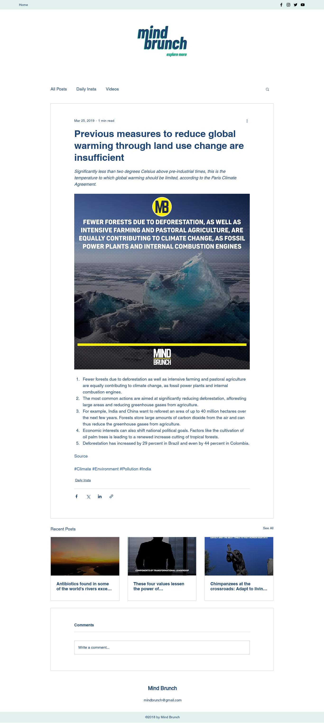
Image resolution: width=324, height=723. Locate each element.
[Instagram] (288, 4)
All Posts (59, 88)
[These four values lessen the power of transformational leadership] (162, 556)
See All (268, 528)
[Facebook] (281, 4)
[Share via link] (111, 496)
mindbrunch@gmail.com (163, 700)
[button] (267, 89)
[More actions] (247, 120)
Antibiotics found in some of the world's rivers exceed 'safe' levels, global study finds (84, 586)
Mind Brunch (162, 688)
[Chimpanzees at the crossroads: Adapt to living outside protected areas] (239, 556)
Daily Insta (86, 88)
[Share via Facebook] (76, 496)
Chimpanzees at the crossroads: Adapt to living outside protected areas (238, 586)
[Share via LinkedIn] (99, 496)
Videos (112, 88)
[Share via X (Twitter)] (88, 496)
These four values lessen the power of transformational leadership (162, 586)
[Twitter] (295, 4)
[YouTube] (302, 4)
